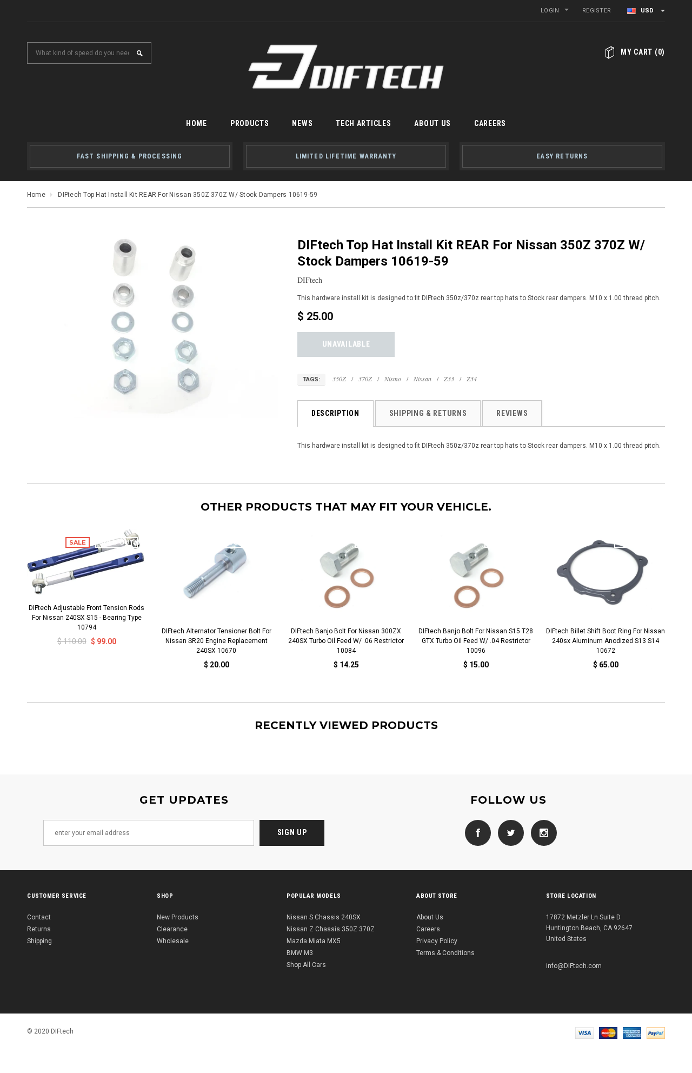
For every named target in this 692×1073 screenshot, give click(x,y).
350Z (339, 378)
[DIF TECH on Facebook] (475, 832)
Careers (428, 929)
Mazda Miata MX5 (314, 941)
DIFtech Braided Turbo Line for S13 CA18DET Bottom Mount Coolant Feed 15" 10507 (431, 640)
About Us (429, 917)
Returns (39, 929)
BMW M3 (300, 953)
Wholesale (173, 941)
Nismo (392, 378)
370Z (365, 378)
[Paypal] (656, 1032)
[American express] (632, 1032)
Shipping (39, 941)
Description (335, 413)
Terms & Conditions (445, 953)
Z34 (472, 378)
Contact (39, 917)
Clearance (172, 929)
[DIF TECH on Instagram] (541, 832)
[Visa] (584, 1032)
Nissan (422, 378)
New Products (177, 917)
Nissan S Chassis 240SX (324, 917)
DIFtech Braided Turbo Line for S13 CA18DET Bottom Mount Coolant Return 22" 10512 (561, 640)
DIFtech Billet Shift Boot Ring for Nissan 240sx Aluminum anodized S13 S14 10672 (301, 640)
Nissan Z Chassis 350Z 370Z (331, 929)
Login (550, 10)
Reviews (512, 413)
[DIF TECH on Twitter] (508, 832)
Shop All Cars (306, 965)
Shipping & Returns (428, 413)
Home (36, 194)
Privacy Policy (436, 941)
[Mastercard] (608, 1032)
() (643, 52)
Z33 (449, 378)
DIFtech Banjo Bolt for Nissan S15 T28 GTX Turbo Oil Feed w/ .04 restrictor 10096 (172, 640)
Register (596, 10)
